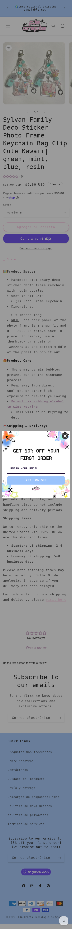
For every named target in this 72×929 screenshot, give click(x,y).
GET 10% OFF (36, 480)
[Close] (65, 436)
